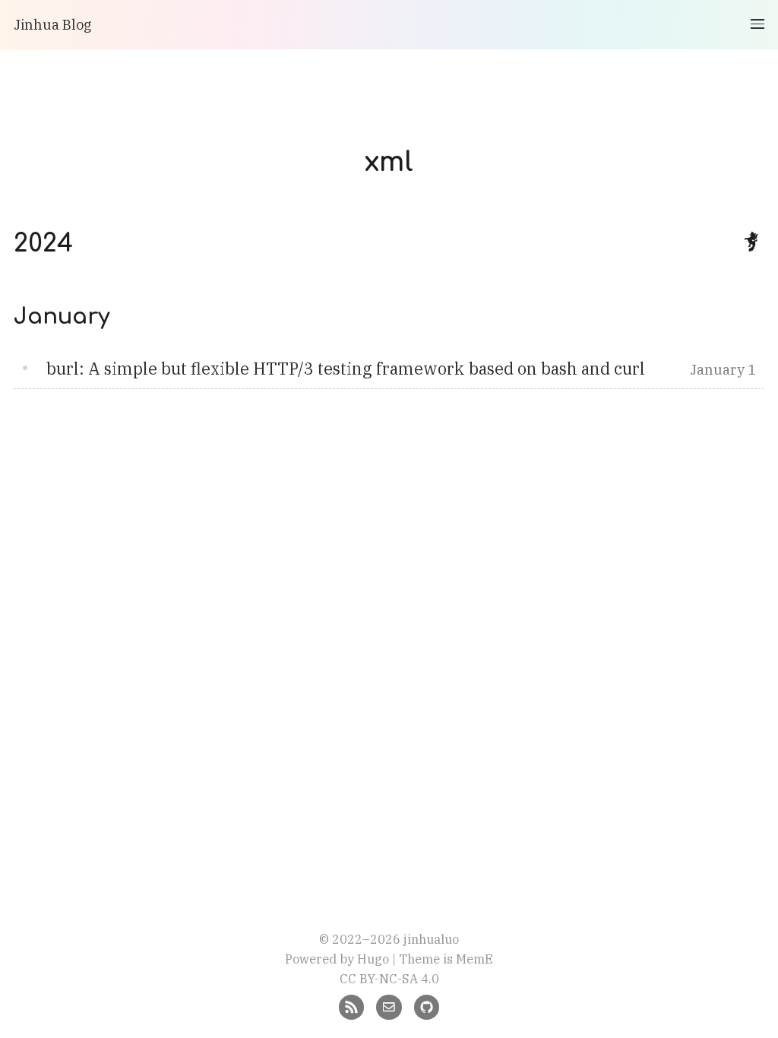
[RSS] (351, 1006)
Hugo (373, 959)
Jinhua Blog (52, 24)
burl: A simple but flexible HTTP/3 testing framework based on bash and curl (345, 368)
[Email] (388, 1006)
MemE (474, 959)
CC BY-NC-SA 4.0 (389, 978)
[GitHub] (426, 1006)
